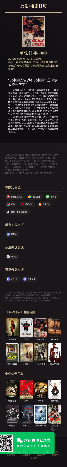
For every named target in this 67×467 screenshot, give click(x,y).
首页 (36, 451)
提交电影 (11, 454)
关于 (46, 451)
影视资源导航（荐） (17, 451)
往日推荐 (26, 454)
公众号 (33, 457)
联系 (57, 451)
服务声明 (41, 454)
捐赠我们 (56, 454)
